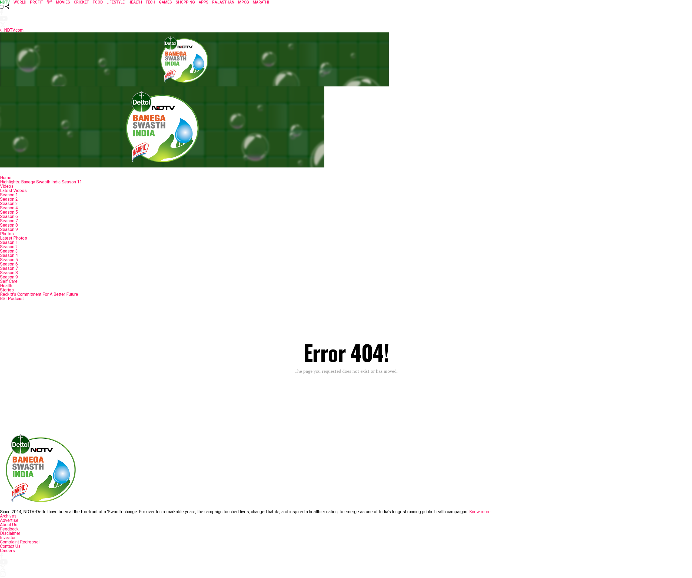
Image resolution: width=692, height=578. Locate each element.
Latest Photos (13, 238)
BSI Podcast (12, 298)
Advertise (9, 520)
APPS (203, 2)
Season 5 (9, 212)
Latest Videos (13, 190)
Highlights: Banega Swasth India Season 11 (41, 181)
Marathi (261, 2)
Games (165, 2)
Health (6, 285)
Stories (7, 290)
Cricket (81, 2)
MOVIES (63, 2)
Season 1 (9, 194)
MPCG (243, 2)
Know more (480, 511)
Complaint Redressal (19, 542)
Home (5, 177)
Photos (7, 233)
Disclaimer (10, 533)
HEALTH (135, 2)
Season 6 (9, 216)
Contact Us (10, 546)
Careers (7, 550)
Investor (8, 537)
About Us (8, 524)
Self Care (9, 281)
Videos (7, 186)
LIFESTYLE (116, 2)
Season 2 (9, 199)
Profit (36, 2)
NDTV (5, 2)
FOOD (98, 2)
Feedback (9, 529)
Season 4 (9, 207)
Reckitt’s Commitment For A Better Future (39, 294)
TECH (150, 2)
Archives (8, 516)
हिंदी (49, 2)
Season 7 (9, 220)
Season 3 (9, 203)
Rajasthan (223, 2)
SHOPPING (185, 2)
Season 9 (9, 229)
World (20, 2)
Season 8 (9, 225)
